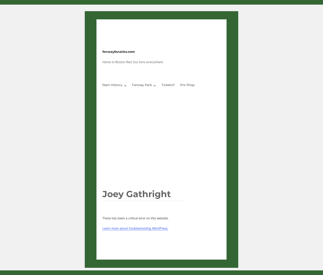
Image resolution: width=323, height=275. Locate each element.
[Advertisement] (162, 149)
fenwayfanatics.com (118, 52)
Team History (112, 85)
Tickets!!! (168, 85)
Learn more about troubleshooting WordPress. (135, 228)
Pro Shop (187, 85)
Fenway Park (142, 85)
